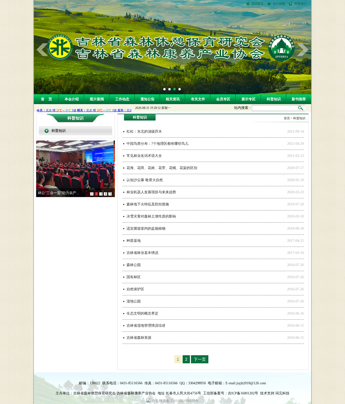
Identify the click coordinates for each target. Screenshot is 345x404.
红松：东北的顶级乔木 (144, 131)
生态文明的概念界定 (142, 313)
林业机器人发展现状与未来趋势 (151, 192)
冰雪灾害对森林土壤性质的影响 (151, 216)
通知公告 (147, 99)
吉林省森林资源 (139, 338)
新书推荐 (299, 99)
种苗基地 (134, 241)
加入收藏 (279, 3)
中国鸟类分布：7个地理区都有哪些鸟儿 (157, 144)
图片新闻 (97, 99)
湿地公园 (134, 301)
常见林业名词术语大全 (144, 156)
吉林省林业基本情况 (142, 253)
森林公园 (134, 265)
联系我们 (300, 3)
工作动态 (122, 99)
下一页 (200, 359)
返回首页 (257, 3)
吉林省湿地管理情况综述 (146, 325)
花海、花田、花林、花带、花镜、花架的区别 (162, 168)
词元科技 (282, 393)
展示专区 (248, 99)
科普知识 (274, 99)
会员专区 (223, 99)
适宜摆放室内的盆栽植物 (146, 228)
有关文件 (198, 99)
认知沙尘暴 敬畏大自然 (145, 180)
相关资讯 (173, 99)
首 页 (46, 99)
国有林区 (134, 277)
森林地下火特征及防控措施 (148, 204)
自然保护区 (135, 289)
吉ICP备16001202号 (243, 393)
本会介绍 (72, 99)
